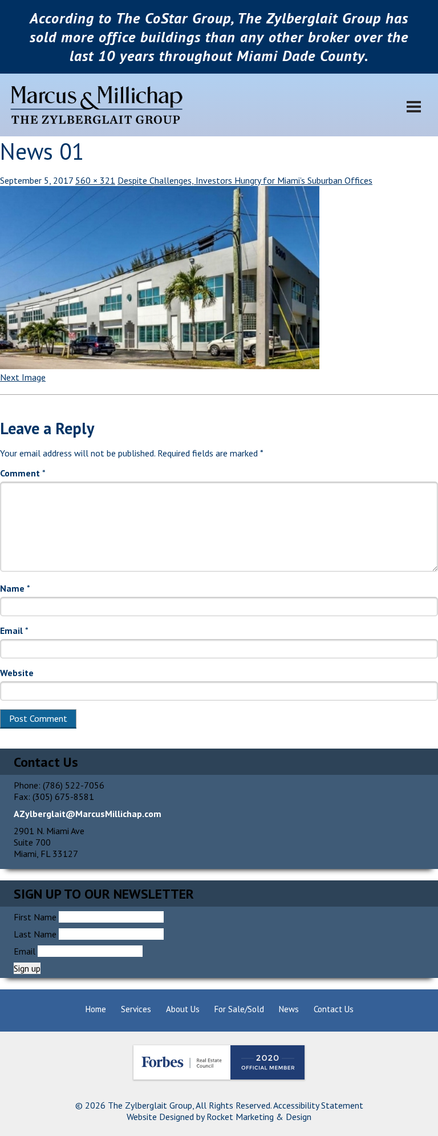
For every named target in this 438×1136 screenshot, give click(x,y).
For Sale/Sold (239, 1009)
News (289, 1009)
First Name (35, 917)
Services (136, 1009)
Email (14, 630)
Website (17, 672)
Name (15, 588)
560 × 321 (95, 180)
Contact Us (334, 1009)
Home (96, 1009)
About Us (183, 1009)
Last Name (35, 934)
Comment (23, 473)
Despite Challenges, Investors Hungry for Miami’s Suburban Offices (244, 180)
